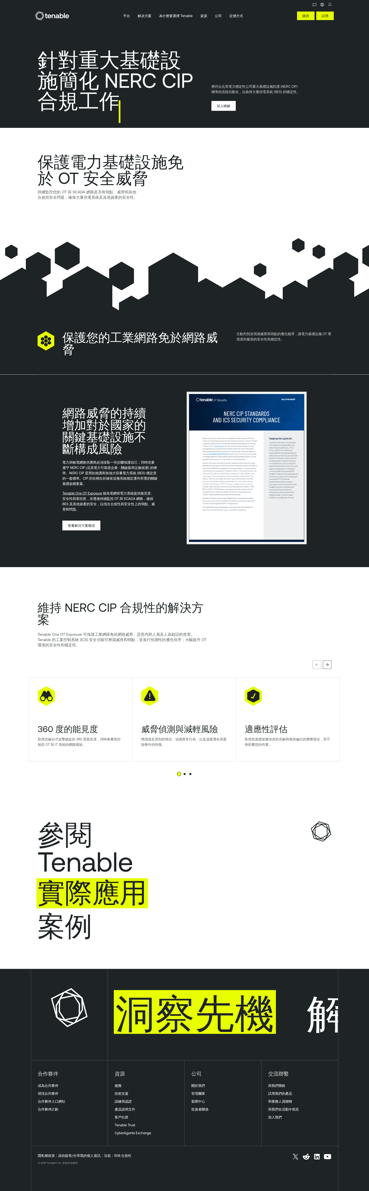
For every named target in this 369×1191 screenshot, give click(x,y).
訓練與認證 (123, 1101)
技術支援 (121, 1093)
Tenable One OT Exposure (82, 493)
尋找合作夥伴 (48, 1093)
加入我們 (275, 1117)
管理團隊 (198, 1093)
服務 (118, 1085)
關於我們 (198, 1085)
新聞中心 (198, 1101)
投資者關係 (199, 1109)
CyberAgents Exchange (133, 1133)
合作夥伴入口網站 (51, 1101)
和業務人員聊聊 (280, 1101)
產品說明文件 (125, 1109)
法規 (107, 1155)
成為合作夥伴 (48, 1085)
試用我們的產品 (280, 1093)
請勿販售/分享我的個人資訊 (79, 1155)
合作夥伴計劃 (48, 1109)
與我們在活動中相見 (283, 1109)
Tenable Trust (125, 1125)
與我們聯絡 (276, 1085)
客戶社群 (121, 1117)
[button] (317, 664)
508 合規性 (122, 1155)
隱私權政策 (46, 1155)
